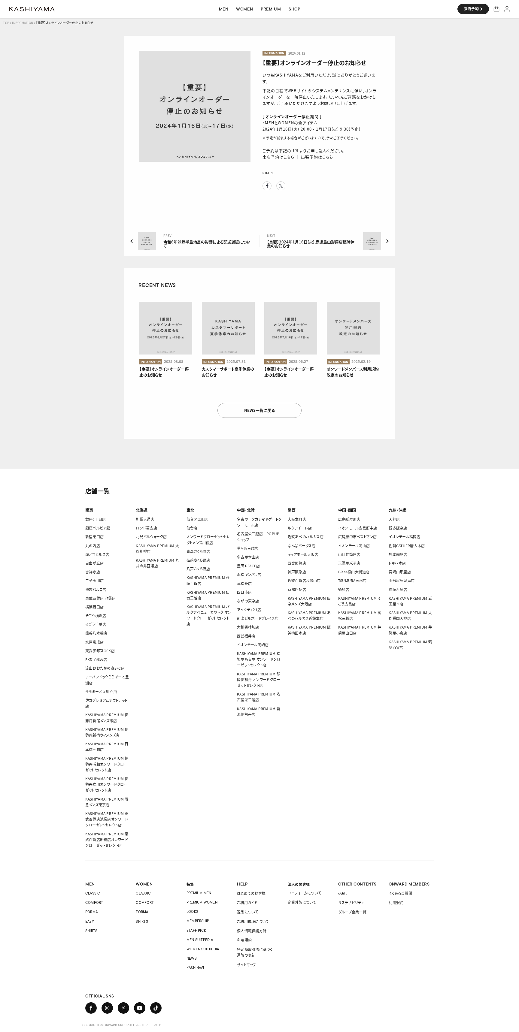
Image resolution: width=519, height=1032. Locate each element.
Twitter (280, 185)
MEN (90, 884)
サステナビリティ (351, 902)
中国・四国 (347, 510)
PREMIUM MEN (199, 892)
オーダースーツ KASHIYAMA (32, 9)
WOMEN (144, 884)
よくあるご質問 (400, 893)
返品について (247, 911)
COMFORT (94, 902)
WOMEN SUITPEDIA (203, 949)
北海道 (141, 510)
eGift (342, 893)
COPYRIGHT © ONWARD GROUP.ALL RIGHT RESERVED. (122, 1025)
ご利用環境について (253, 921)
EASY (89, 921)
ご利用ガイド (247, 902)
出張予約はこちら (317, 157)
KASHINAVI (195, 967)
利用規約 (244, 940)
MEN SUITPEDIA (200, 939)
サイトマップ (246, 964)
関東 (89, 510)
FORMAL (92, 911)
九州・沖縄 (397, 510)
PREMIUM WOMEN (202, 902)
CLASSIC (92, 893)
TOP (6, 22)
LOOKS (192, 911)
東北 (190, 510)
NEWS (192, 958)
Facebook (267, 185)
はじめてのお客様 (251, 893)
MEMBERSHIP (198, 920)
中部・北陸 (246, 510)
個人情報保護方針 (251, 930)
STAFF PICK (196, 930)
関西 (292, 510)
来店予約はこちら (278, 157)
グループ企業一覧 (352, 911)
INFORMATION (22, 22)
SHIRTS (91, 930)
